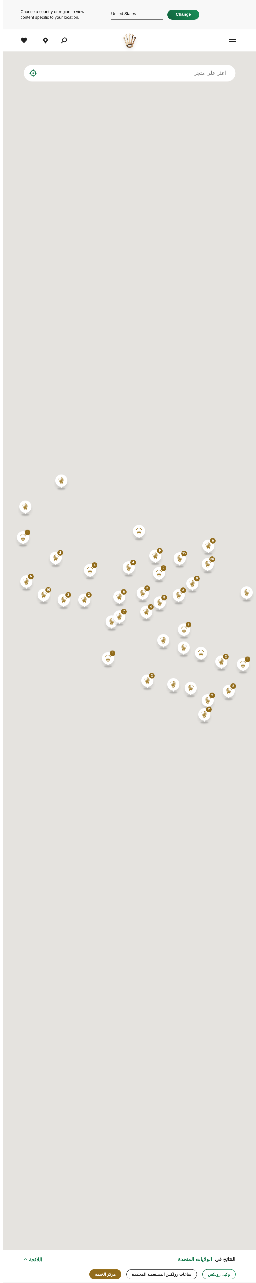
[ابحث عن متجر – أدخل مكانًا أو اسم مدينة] (36, 73)
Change (179, 14)
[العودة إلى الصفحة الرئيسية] (126, 40)
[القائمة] (222, 40)
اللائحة (32, 1259)
